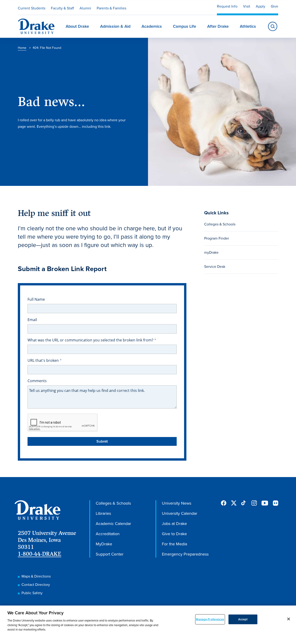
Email (32, 319)
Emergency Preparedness (185, 554)
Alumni (85, 8)
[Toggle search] (272, 26)
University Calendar (179, 513)
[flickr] (275, 503)
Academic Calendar (113, 524)
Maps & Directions (36, 576)
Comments (37, 380)
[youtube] (265, 503)
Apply (260, 6)
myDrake (211, 252)
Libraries (103, 513)
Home (22, 47)
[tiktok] (244, 503)
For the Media (174, 544)
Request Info (227, 6)
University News (176, 503)
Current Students (31, 8)
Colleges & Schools (219, 224)
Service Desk (214, 266)
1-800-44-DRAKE (39, 553)
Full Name (36, 299)
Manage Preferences (210, 619)
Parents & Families (111, 8)
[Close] (289, 619)
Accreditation (108, 534)
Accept (243, 619)
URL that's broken (44, 360)
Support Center (109, 554)
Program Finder (216, 238)
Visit (246, 6)
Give (274, 6)
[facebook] (223, 503)
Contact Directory (36, 584)
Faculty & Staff (62, 8)
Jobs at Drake (174, 524)
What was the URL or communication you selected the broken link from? (91, 340)
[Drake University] (36, 26)
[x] (234, 503)
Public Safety (32, 593)
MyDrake (104, 544)
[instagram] (254, 503)
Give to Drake (174, 534)
